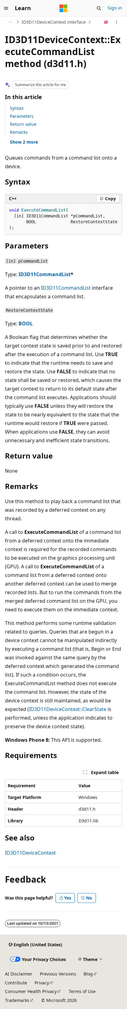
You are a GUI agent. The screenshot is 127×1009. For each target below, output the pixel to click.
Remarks (19, 132)
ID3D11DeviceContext (30, 852)
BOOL (25, 323)
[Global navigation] (6, 8)
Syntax (16, 108)
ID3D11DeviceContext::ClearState (67, 709)
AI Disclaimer (18, 974)
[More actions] (116, 22)
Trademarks (17, 1000)
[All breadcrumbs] (10, 22)
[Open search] (99, 8)
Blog (88, 974)
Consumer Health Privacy (31, 991)
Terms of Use (82, 991)
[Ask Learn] (106, 22)
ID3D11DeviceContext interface (54, 22)
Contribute (16, 983)
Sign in (115, 8)
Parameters (22, 116)
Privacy (42, 983)
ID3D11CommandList (44, 274)
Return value (23, 124)
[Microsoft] (63, 8)
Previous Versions (58, 974)
